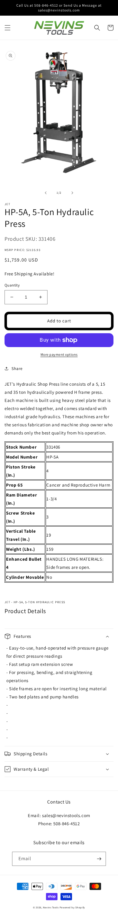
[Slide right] (72, 192)
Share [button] (17, 368)
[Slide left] (45, 192)
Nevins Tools (50, 907)
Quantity (12, 285)
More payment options (59, 354)
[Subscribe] (99, 859)
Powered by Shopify (72, 907)
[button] (7, 27)
